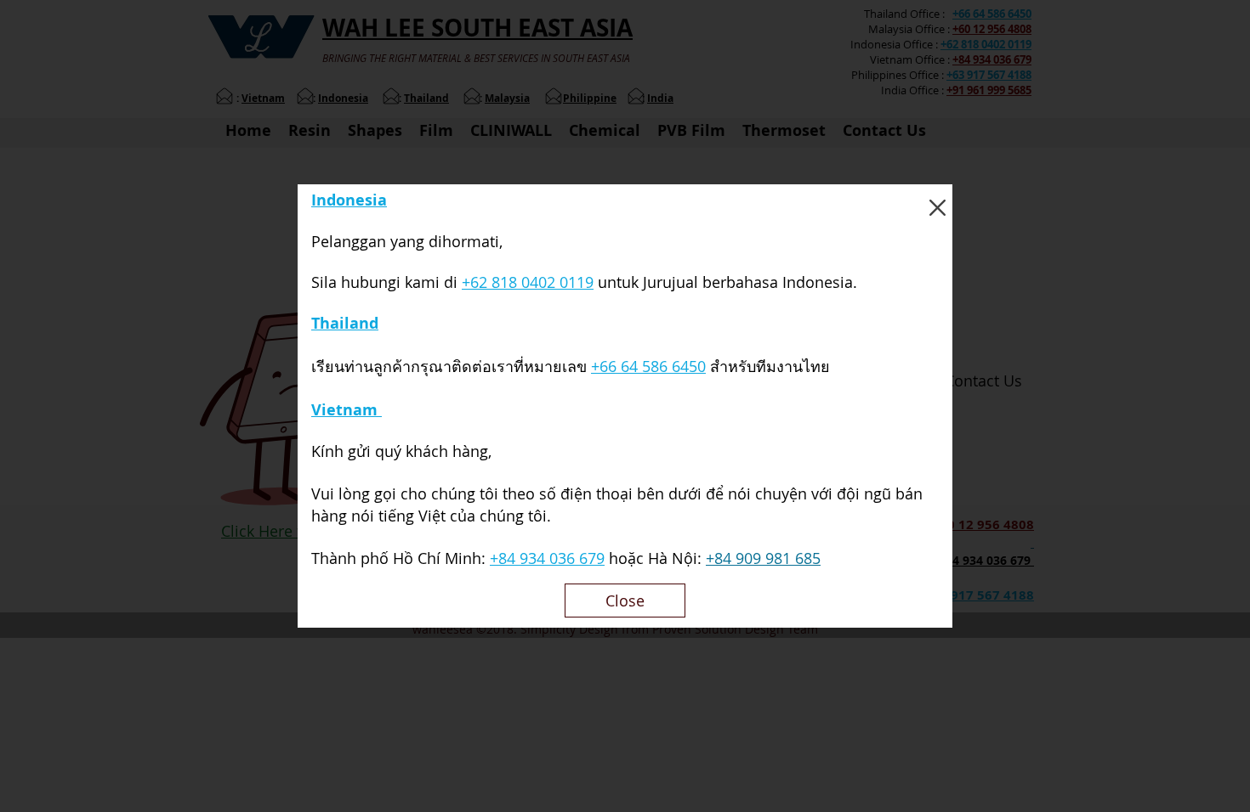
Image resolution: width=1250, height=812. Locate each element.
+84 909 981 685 (763, 558)
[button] (937, 208)
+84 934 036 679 (547, 558)
